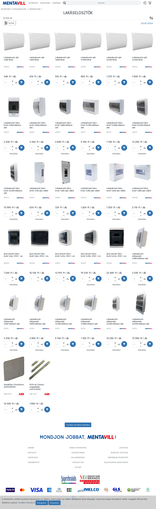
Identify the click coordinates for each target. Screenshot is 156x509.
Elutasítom (54, 502)
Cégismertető (33, 462)
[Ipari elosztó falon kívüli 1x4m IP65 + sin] (14, 260)
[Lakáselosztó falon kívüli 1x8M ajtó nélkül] (142, 194)
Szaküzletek (45, 2)
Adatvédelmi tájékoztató (118, 457)
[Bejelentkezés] (144, 2)
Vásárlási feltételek (119, 453)
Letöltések (56, 2)
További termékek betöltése (78, 424)
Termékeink (33, 2)
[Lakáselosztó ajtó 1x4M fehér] (14, 63)
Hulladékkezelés (78, 457)
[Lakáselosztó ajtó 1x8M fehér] (65, 63)
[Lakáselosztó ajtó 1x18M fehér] (91, 63)
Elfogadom (41, 502)
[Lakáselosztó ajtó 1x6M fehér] (39, 63)
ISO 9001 (78, 467)
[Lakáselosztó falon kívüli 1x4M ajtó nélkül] (91, 194)
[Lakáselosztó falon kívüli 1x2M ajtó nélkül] (65, 194)
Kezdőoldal (6, 9)
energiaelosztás (19, 9)
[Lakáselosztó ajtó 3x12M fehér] (142, 63)
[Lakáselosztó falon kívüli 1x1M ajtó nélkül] (39, 194)
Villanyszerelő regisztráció (116, 462)
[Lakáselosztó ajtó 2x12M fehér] (117, 63)
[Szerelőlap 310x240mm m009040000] (14, 391)
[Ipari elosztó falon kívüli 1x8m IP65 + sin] (39, 260)
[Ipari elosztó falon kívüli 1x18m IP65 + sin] (91, 260)
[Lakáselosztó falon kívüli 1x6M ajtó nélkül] (117, 194)
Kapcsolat (32, 453)
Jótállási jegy (78, 462)
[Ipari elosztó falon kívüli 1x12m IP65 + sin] (65, 260)
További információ (26, 502)
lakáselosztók (34, 9)
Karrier (31, 448)
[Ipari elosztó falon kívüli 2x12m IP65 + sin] (117, 260)
